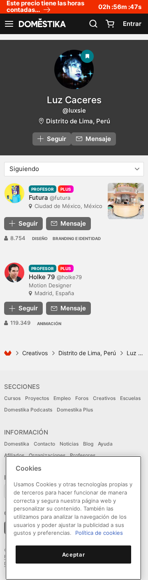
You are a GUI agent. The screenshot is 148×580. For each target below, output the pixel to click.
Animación (49, 323)
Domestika (16, 444)
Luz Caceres (74, 99)
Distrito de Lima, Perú (78, 121)
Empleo (62, 398)
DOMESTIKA (41, 24)
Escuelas (130, 398)
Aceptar (73, 554)
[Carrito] (109, 24)
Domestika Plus (75, 410)
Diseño (40, 238)
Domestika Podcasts (28, 410)
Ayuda (105, 444)
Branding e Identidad (77, 238)
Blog (88, 444)
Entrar (132, 24)
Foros (81, 398)
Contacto (44, 444)
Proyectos (37, 398)
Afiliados (14, 455)
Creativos (35, 352)
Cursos (12, 398)
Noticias (69, 444)
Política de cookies (99, 532)
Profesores (82, 455)
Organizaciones (47, 455)
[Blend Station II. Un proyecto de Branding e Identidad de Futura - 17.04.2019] (126, 201)
